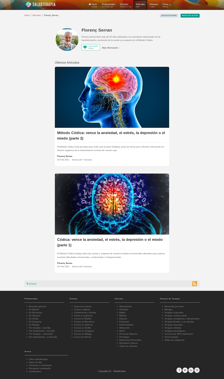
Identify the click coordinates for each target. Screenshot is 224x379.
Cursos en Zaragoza (84, 331)
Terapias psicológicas (174, 331)
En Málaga (34, 324)
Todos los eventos (82, 306)
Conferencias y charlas (85, 312)
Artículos (140, 5)
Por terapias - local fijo (39, 328)
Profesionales (108, 5)
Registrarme (170, 15)
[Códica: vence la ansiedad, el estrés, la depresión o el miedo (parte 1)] (112, 204)
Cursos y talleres (82, 309)
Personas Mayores (128, 334)
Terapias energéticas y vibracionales (181, 318)
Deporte (123, 318)
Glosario (153, 5)
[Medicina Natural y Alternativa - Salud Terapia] (40, 4)
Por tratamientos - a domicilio (43, 337)
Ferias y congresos (83, 315)
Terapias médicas (172, 328)
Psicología (124, 337)
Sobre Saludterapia (38, 359)
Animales (123, 309)
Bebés (122, 312)
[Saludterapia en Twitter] (185, 370)
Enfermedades (126, 324)
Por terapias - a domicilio (41, 334)
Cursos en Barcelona (84, 321)
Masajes (168, 309)
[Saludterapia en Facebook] (179, 370)
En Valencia (34, 315)
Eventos (125, 5)
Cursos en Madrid (82, 318)
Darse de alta (35, 362)
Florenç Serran (64, 156)
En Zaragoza (35, 321)
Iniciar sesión (191, 15)
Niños (122, 331)
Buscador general (37, 306)
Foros (165, 5)
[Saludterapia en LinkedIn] (191, 370)
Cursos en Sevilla (82, 328)
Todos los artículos (128, 346)
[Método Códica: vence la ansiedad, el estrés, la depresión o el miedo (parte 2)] (112, 97)
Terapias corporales (173, 312)
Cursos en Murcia (82, 337)
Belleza (122, 315)
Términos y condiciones (40, 365)
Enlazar (33, 283)
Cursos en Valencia (83, 324)
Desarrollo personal (173, 306)
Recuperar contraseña (40, 368)
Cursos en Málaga (83, 334)
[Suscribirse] (194, 283)
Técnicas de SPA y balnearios (178, 334)
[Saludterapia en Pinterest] (197, 370)
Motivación (124, 328)
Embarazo (124, 321)
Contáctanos (35, 371)
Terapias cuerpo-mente (175, 315)
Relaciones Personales (130, 340)
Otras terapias (171, 337)
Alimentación (125, 306)
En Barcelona (35, 312)
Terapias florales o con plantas (179, 321)
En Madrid (34, 309)
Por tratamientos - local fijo (42, 331)
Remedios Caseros (128, 343)
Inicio (26, 15)
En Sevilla (33, 318)
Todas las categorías (174, 340)
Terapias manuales (173, 324)
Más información (110, 48)
